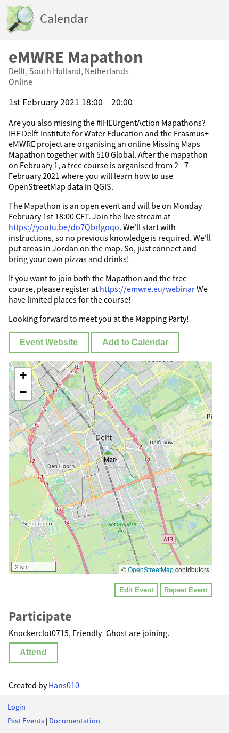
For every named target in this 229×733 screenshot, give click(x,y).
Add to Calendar (135, 342)
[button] (110, 457)
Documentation (74, 721)
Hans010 (63, 685)
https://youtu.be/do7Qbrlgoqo (64, 227)
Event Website (49, 342)
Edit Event (136, 590)
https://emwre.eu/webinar (147, 288)
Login (16, 707)
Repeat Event (185, 590)
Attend (33, 652)
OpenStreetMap (151, 569)
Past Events (25, 721)
